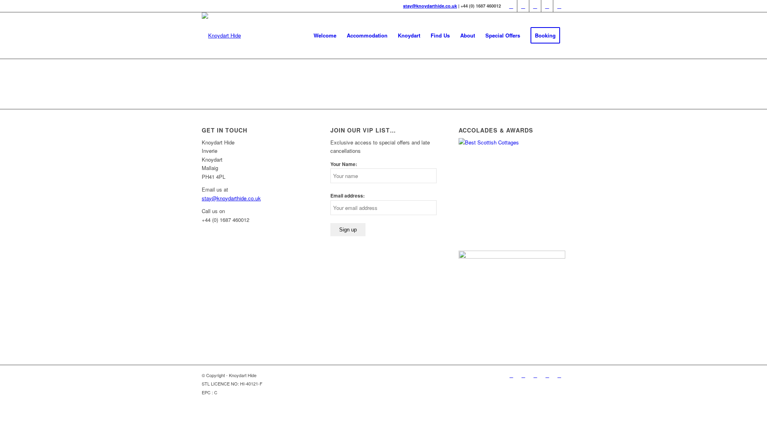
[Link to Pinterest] (535, 6)
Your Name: (343, 164)
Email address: (347, 195)
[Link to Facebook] (523, 6)
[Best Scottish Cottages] (512, 142)
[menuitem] (325, 35)
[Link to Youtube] (547, 6)
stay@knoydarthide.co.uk (430, 6)
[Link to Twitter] (511, 6)
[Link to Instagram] (559, 6)
